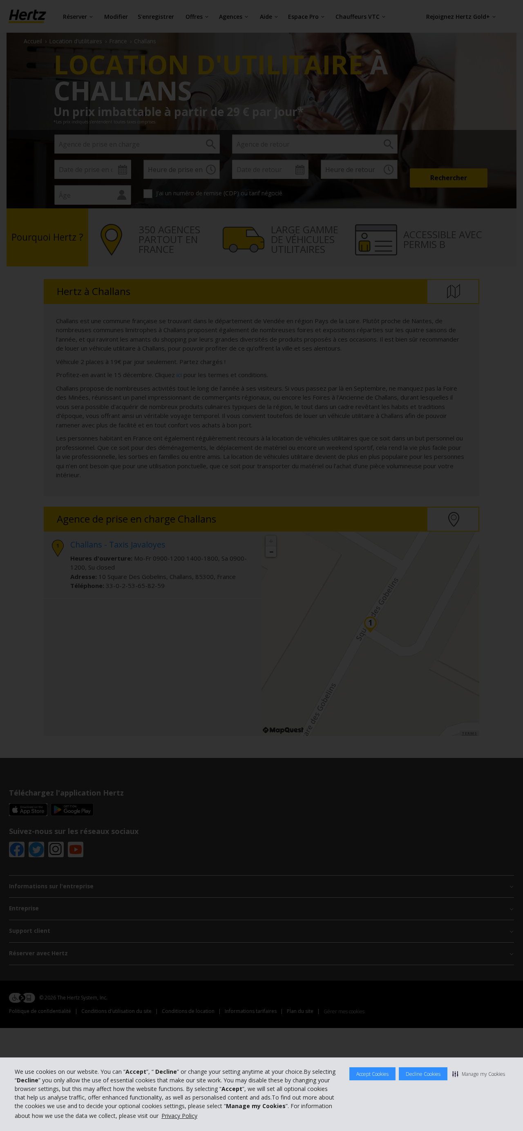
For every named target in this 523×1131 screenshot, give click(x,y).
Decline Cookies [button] (423, 1074)
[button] (479, 1073)
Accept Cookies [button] (372, 1074)
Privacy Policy (179, 1116)
